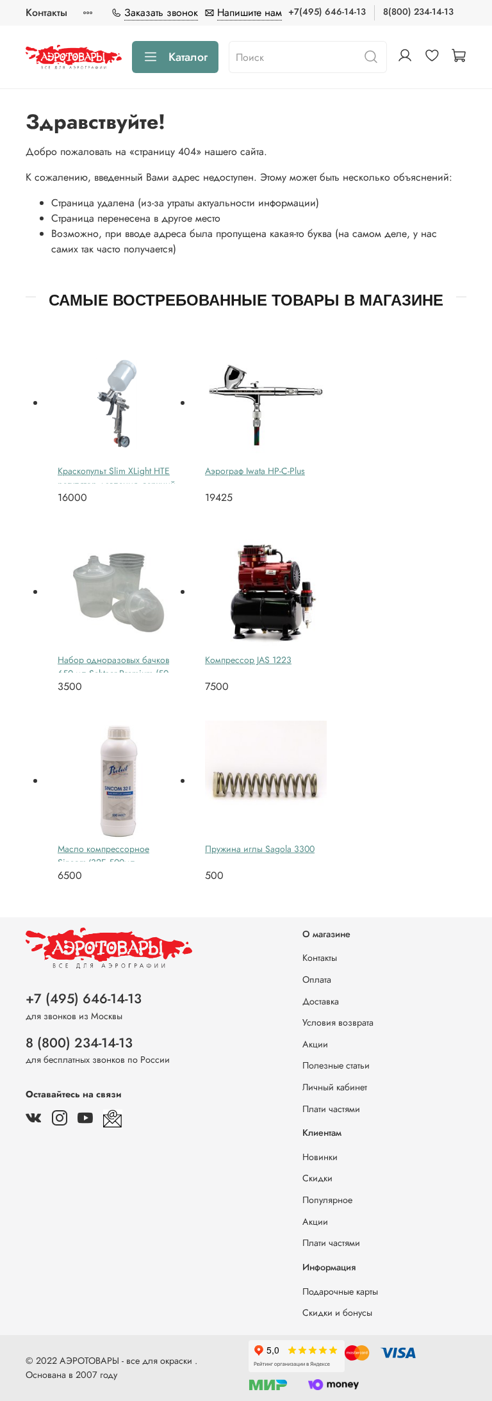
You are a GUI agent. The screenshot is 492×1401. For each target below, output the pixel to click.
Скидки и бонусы (337, 1312)
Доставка (320, 1001)
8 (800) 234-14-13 (79, 1043)
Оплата (316, 979)
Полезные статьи (336, 1065)
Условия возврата (337, 1022)
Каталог (188, 57)
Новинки (320, 1157)
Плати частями (331, 1108)
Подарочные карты (340, 1291)
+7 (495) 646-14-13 (84, 998)
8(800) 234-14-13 (418, 11)
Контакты (46, 12)
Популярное (327, 1199)
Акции (315, 1044)
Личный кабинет (334, 1087)
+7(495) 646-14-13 (327, 11)
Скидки (317, 1178)
